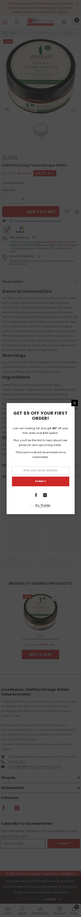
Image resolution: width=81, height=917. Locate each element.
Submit (40, 481)
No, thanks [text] (42, 505)
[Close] (74, 403)
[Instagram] (45, 495)
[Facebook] (36, 495)
